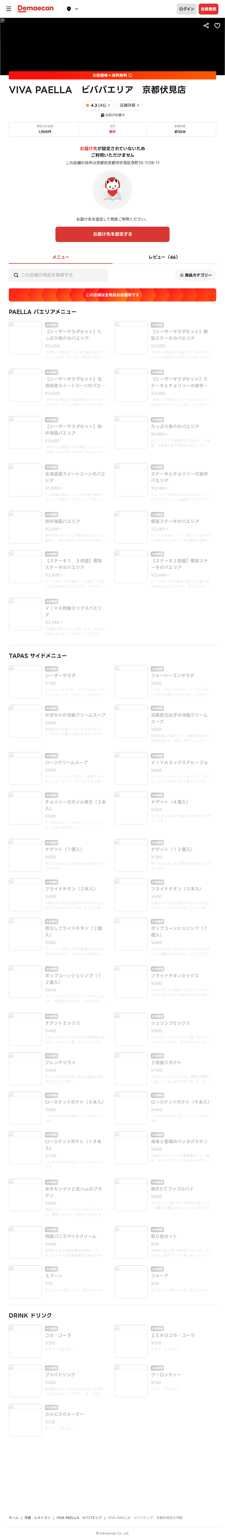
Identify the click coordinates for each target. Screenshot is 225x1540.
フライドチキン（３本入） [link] (177, 889)
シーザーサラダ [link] (60, 676)
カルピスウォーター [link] (64, 1414)
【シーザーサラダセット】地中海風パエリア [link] (73, 430)
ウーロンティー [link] (166, 1375)
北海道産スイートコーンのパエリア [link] (75, 477)
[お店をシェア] (206, 25)
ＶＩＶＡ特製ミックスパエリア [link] (73, 611)
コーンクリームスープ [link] (66, 762)
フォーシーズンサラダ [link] (172, 676)
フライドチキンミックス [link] (175, 976)
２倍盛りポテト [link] (166, 1063)
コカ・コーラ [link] (58, 1335)
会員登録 (208, 9)
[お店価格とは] (130, 75)
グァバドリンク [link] (60, 1375)
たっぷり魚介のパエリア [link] (175, 426)
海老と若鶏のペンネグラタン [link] (179, 1141)
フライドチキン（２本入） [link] (71, 889)
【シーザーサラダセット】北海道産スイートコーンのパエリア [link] (75, 382)
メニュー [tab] (60, 257)
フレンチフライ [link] (60, 1063)
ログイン (186, 9)
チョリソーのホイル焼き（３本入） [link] (75, 805)
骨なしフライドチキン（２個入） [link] (73, 931)
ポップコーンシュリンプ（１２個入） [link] (73, 979)
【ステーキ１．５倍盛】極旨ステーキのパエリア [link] (73, 564)
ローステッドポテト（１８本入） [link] (73, 1145)
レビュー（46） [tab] (164, 257)
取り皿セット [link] (164, 1236)
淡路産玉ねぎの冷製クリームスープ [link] (179, 718)
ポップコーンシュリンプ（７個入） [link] (179, 931)
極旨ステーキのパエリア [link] (175, 521)
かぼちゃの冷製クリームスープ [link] (75, 715)
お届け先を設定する (112, 234)
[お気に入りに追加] (217, 25)
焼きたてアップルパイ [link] (172, 1189)
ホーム (13, 1517)
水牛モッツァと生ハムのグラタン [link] (73, 1192)
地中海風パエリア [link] (62, 521)
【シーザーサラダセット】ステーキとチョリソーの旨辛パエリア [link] (179, 382)
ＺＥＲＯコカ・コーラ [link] (173, 1335)
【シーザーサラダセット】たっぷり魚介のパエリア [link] (73, 335)
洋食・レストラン (37, 1517)
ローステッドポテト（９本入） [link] (181, 1102)
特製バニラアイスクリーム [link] (70, 1236)
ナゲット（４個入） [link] (170, 802)
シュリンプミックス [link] (170, 1023)
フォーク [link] (159, 1276)
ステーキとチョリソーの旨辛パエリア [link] (179, 477)
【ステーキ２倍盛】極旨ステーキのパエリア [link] (179, 564)
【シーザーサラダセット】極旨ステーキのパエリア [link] (179, 335)
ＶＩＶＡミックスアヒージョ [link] (179, 762)
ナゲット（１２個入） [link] (173, 849)
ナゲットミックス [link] (62, 1023)
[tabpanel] (112, 850)
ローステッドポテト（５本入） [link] (75, 1102)
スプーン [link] (53, 1276)
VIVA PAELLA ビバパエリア (79, 1517)
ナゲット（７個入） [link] (65, 849)
